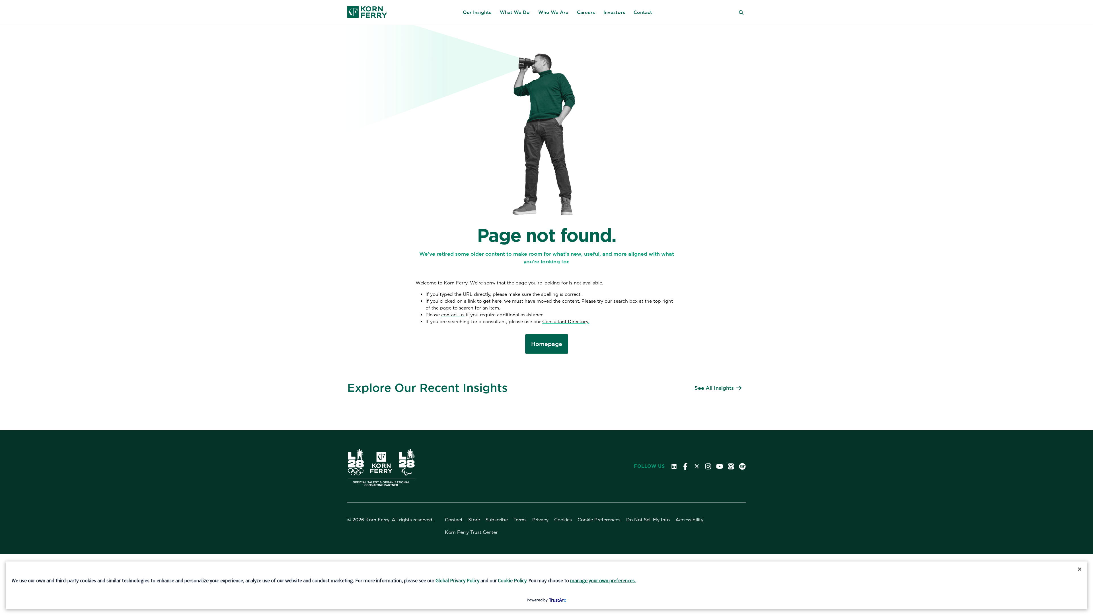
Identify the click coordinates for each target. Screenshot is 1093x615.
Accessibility (689, 519)
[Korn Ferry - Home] (367, 12)
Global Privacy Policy (457, 580)
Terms (520, 519)
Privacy (540, 519)
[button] (477, 12)
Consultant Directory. (565, 321)
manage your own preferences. (603, 580)
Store (474, 519)
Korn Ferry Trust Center (471, 532)
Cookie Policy (512, 580)
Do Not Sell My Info (648, 519)
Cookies (563, 519)
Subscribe (497, 519)
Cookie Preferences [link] (599, 519)
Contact (454, 519)
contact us (453, 314)
